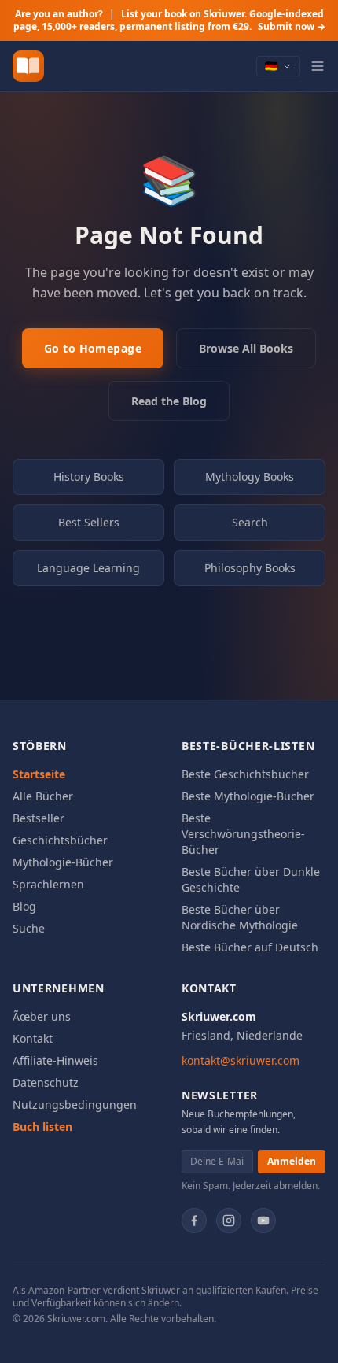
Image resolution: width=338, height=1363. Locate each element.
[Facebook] (194, 1220)
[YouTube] (263, 1220)
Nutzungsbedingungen (75, 1104)
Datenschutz (46, 1082)
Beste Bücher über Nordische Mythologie (240, 917)
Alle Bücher (43, 796)
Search (250, 522)
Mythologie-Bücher (63, 862)
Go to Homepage (92, 348)
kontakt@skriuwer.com (240, 1060)
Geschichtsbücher (60, 840)
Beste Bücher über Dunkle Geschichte (251, 879)
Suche (29, 928)
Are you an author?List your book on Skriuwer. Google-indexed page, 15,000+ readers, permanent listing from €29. (169, 20)
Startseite (39, 773)
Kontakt (33, 1038)
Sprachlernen (48, 884)
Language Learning (88, 567)
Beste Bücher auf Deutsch (250, 947)
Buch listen (42, 1126)
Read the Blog (169, 400)
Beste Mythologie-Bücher (248, 796)
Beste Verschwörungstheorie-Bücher (243, 834)
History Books (88, 476)
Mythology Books (249, 476)
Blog (24, 906)
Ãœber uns (42, 1016)
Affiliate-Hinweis (55, 1060)
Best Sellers (88, 522)
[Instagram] (228, 1220)
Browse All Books (246, 348)
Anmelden (291, 1161)
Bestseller (38, 818)
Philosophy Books (250, 567)
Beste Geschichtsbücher (245, 773)
